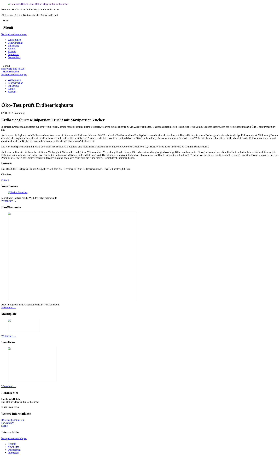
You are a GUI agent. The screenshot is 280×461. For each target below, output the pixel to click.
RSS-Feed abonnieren (12, 420)
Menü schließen (10, 71)
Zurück (5, 180)
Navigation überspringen (14, 34)
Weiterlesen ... (8, 200)
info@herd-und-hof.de (12, 68)
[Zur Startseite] (38, 4)
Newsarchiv (7, 422)
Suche (4, 425)
